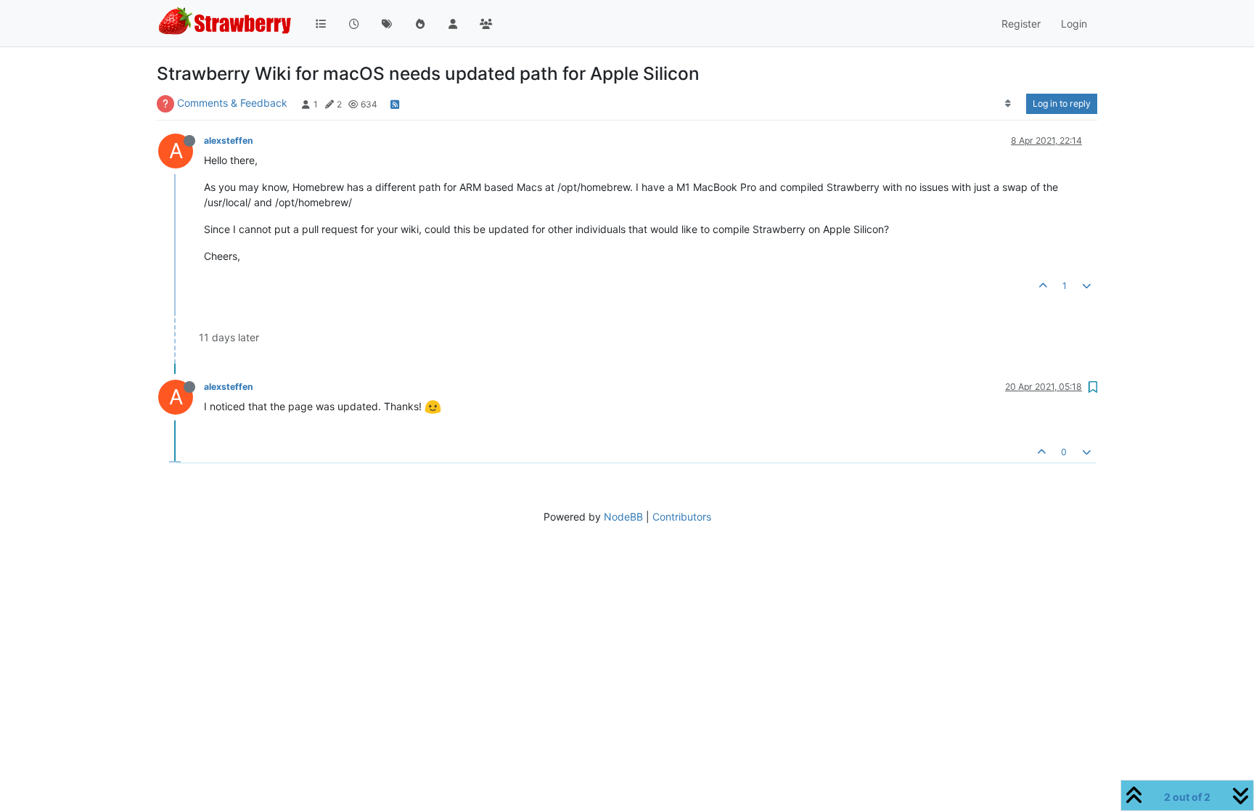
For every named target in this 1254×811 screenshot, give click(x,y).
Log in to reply (1062, 103)
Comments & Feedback (232, 103)
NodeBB (623, 516)
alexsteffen (228, 140)
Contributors (681, 516)
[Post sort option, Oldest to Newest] (1008, 104)
